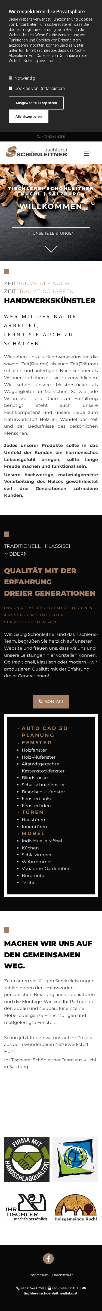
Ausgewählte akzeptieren (36, 103)
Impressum (39, 1275)
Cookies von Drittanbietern (39, 88)
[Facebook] (48, 1258)
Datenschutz (62, 1275)
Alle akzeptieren (29, 116)
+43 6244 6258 (53, 136)
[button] (85, 151)
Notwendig (24, 78)
